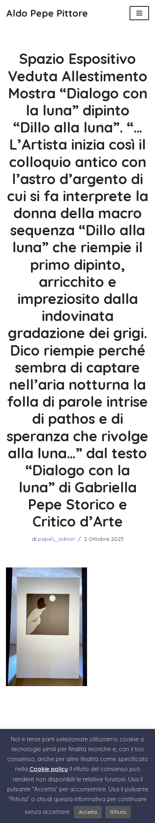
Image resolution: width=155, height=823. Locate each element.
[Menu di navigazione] (139, 13)
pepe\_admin (56, 538)
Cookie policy (48, 769)
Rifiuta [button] (118, 812)
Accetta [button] (88, 812)
